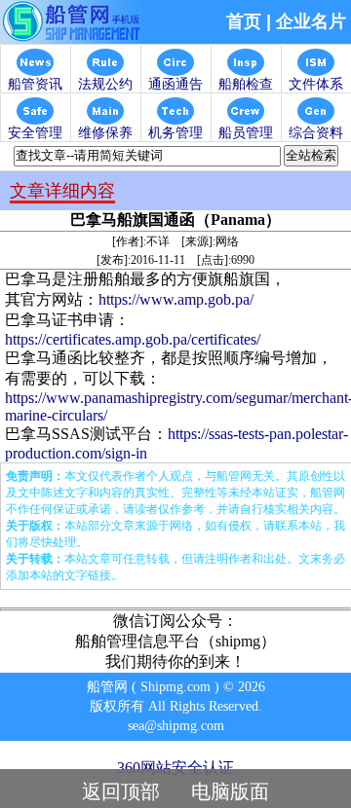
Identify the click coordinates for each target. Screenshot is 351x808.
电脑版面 (230, 791)
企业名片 (311, 21)
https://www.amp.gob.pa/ (176, 299)
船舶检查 (245, 84)
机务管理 (175, 133)
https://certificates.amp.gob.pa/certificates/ (132, 339)
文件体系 (316, 84)
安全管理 (35, 133)
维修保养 (105, 133)
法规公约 (105, 84)
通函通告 (175, 84)
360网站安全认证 (175, 767)
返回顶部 (121, 791)
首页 (243, 21)
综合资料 (316, 133)
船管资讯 (35, 84)
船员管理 (245, 133)
